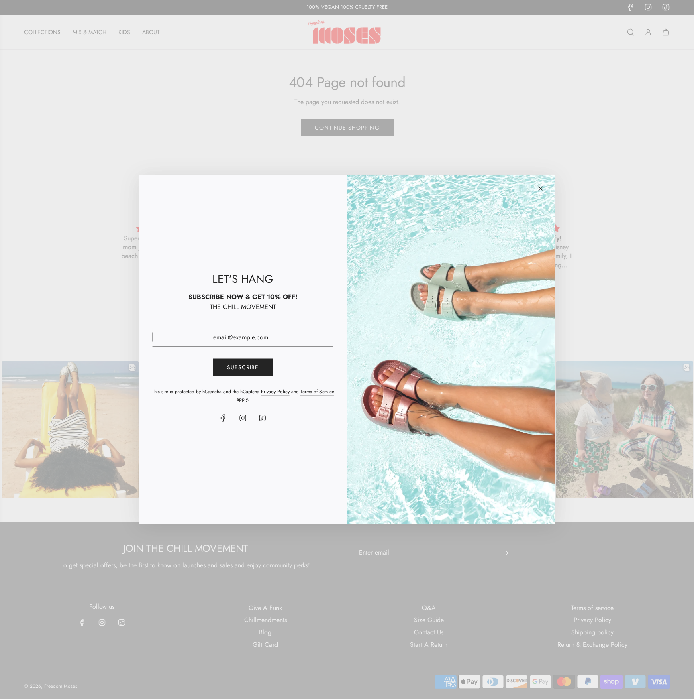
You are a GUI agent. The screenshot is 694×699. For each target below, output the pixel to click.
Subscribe (243, 367)
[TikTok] (262, 418)
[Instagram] (243, 418)
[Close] (540, 188)
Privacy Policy (275, 391)
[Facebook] (223, 418)
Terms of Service (317, 391)
